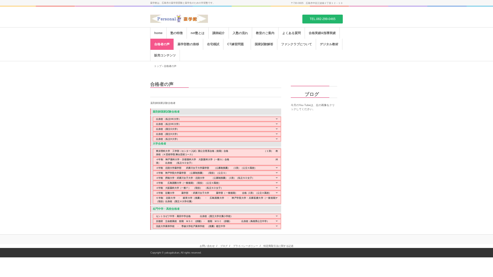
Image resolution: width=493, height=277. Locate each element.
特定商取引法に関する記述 (278, 245)
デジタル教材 (329, 44)
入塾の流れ (240, 33)
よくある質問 (291, 33)
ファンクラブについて (296, 44)
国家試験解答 (264, 44)
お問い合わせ (207, 245)
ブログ (305, 94)
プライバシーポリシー (245, 245)
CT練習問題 (237, 44)
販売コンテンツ (165, 55)
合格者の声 (162, 44)
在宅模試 (213, 44)
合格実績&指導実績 (322, 33)
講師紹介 (218, 33)
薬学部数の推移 (188, 44)
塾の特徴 (176, 33)
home (158, 33)
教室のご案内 (265, 33)
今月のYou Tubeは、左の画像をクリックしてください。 (313, 107)
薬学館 (179, 19)
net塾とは (198, 33)
